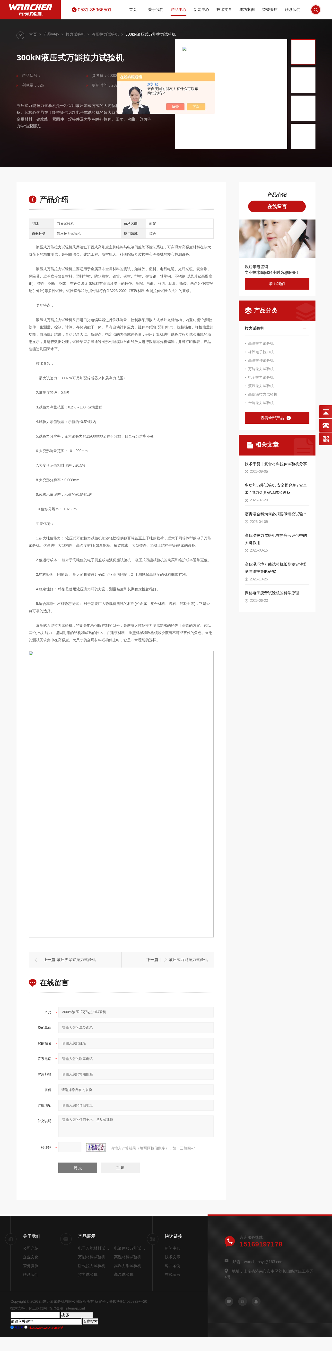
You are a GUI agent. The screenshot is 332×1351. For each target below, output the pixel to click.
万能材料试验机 (91, 1257)
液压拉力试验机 (105, 34)
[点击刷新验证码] (96, 1147)
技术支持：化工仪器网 (28, 1308)
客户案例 (172, 1266)
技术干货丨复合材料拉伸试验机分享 (276, 464)
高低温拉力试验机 (262, 394)
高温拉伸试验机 (261, 360)
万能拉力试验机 (261, 369)
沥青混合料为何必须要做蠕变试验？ (276, 514)
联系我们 (292, 10)
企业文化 (30, 1257)
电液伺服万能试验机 (130, 1248)
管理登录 (56, 1308)
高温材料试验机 (127, 1257)
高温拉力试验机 (261, 343)
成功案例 (247, 10)
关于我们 (156, 10)
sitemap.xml (75, 1308)
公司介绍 (30, 1248)
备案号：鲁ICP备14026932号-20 (121, 1301)
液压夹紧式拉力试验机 (76, 960)
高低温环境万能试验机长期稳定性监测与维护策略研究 (276, 568)
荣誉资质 (270, 10)
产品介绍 (277, 194)
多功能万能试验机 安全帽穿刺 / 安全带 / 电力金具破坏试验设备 (276, 489)
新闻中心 (201, 10)
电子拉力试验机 (261, 377)
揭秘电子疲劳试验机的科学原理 (272, 593)
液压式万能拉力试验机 (188, 960)
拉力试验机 (75, 34)
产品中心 (178, 10)
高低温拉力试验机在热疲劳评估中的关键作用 (276, 539)
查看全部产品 (272, 418)
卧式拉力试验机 (91, 1266)
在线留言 (277, 206)
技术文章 (224, 10)
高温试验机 (123, 1274)
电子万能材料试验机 (95, 1248)
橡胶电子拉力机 (261, 352)
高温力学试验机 (127, 1266)
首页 (133, 10)
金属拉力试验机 (261, 403)
